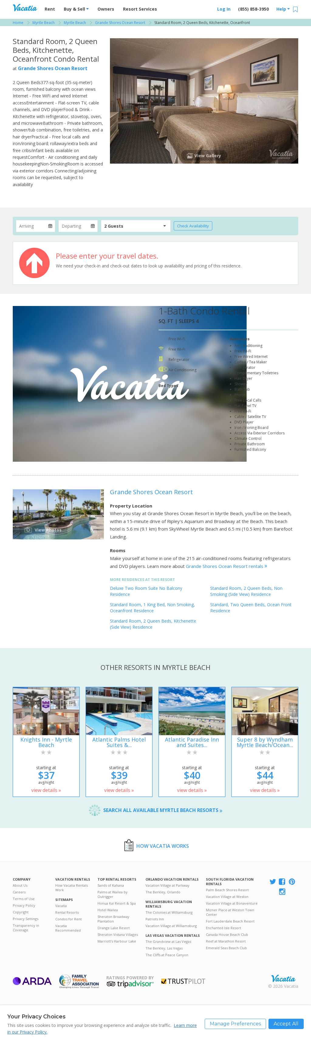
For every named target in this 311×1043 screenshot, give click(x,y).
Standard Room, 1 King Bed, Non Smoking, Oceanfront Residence (152, 607)
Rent (50, 9)
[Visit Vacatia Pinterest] (292, 882)
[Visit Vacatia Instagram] (282, 892)
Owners (105, 9)
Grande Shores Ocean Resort (52, 68)
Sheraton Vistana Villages (117, 934)
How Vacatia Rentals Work (71, 887)
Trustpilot (183, 981)
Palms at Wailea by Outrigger (112, 894)
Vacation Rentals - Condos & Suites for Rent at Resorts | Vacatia (25, 7)
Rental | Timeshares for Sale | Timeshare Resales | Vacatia (283, 978)
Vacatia (61, 905)
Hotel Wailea (107, 910)
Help (281, 9)
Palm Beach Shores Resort (227, 890)
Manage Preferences (235, 1024)
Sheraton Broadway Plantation (113, 918)
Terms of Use (24, 898)
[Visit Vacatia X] (272, 882)
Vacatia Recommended (68, 928)
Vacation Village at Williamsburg (171, 925)
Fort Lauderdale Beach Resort (230, 921)
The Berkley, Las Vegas (164, 948)
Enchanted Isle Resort (223, 928)
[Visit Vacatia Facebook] (282, 882)
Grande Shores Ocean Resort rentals (225, 566)
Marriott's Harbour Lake (116, 941)
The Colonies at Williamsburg (169, 912)
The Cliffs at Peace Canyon (166, 955)
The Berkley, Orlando (162, 892)
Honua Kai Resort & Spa (116, 903)
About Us (20, 885)
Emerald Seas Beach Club (226, 948)
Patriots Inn (154, 919)
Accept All (286, 1024)
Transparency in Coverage (26, 927)
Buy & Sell (75, 9)
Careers (19, 892)
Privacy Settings (25, 918)
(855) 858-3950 (253, 9)
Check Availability (193, 226)
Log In (224, 9)
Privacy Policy (24, 905)
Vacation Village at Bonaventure (232, 903)
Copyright (21, 912)
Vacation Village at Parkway (167, 885)
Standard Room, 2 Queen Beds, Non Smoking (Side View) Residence (246, 591)
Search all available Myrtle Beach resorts (161, 810)
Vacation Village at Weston (227, 896)
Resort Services (140, 9)
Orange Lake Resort (113, 928)
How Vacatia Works (162, 846)
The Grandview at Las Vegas (168, 941)
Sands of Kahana (110, 885)
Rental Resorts (67, 912)
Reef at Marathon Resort (226, 941)
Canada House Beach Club (227, 934)
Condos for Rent (68, 919)
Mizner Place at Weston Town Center (230, 912)
